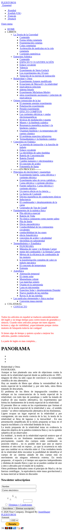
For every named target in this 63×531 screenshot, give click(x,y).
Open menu (7, 24)
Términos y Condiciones (20, 505)
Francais (11, 16)
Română (11, 10)
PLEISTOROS (8, 2)
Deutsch (11, 18)
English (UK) (14, 13)
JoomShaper (44, 512)
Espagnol (6, 5)
